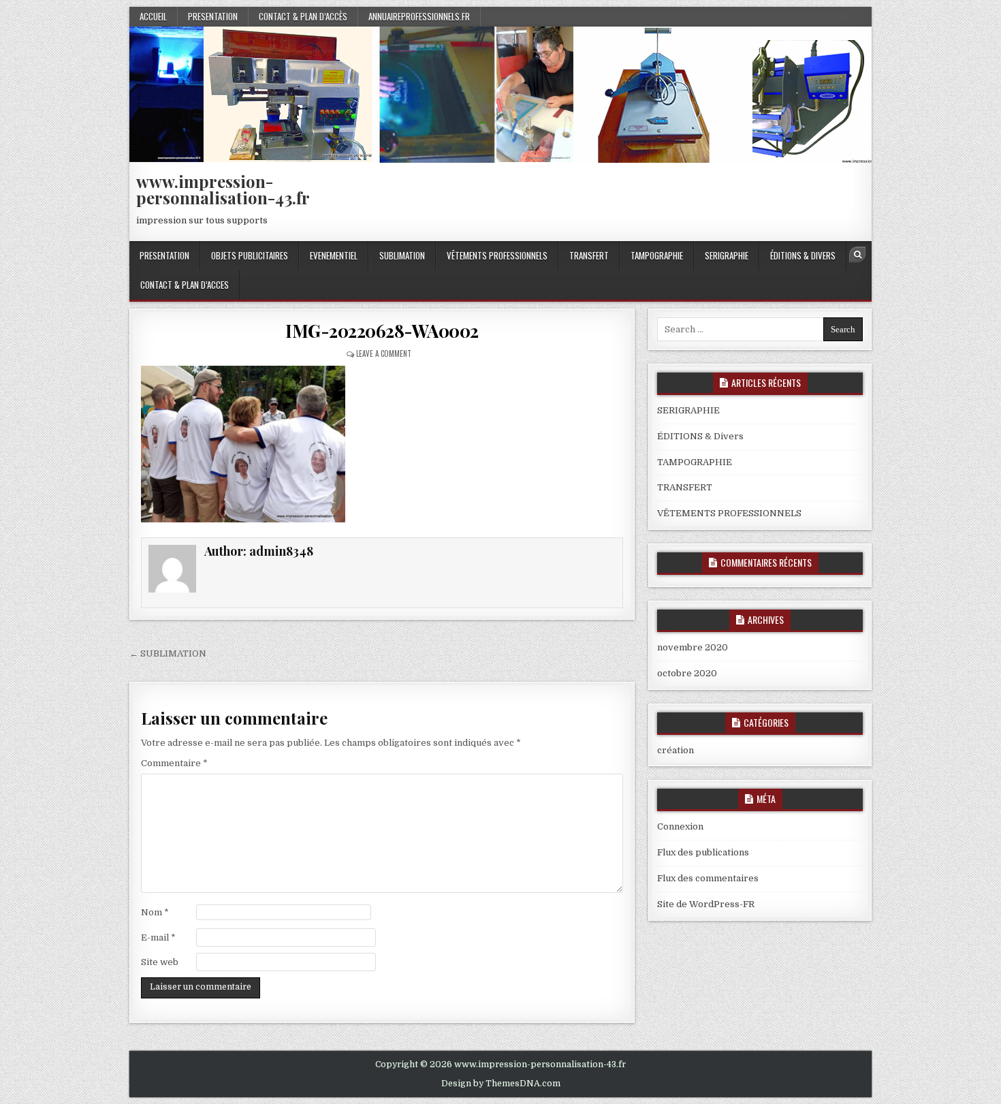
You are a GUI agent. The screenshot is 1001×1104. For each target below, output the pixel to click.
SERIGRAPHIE (726, 255)
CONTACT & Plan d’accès (303, 16)
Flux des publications (703, 852)
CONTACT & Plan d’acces (184, 284)
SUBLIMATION (402, 255)
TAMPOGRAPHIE (657, 255)
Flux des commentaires (708, 878)
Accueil (153, 16)
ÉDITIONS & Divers (803, 255)
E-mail (158, 937)
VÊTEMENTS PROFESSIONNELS (497, 255)
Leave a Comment (383, 353)
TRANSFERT (589, 255)
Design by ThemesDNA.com (500, 1083)
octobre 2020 (687, 673)
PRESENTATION (213, 16)
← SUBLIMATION (167, 653)
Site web (159, 962)
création (675, 750)
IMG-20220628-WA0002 (382, 331)
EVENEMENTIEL (334, 255)
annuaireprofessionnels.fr (419, 16)
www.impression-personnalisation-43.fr (223, 189)
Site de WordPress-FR (705, 904)
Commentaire (174, 763)
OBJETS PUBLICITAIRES (249, 255)
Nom (155, 912)
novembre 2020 (692, 647)
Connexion (680, 826)
